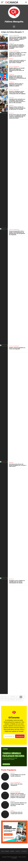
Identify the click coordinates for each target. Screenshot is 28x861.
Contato (18, 851)
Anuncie (12, 851)
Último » (20, 699)
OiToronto (24, 851)
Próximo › (12, 699)
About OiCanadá (5, 851)
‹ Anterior (12, 696)
